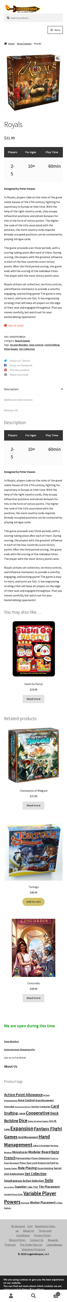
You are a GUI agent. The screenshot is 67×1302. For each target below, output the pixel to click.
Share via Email (19, 374)
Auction (35, 1106)
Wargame (25, 1203)
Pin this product (19, 370)
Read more (33, 699)
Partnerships (23, 1158)
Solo (48, 1180)
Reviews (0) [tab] (11, 410)
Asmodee (9, 1106)
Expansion (21, 1128)
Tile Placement (49, 1187)
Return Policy (17, 1240)
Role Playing (27, 1168)
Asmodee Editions (23, 1107)
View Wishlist (11, 1041)
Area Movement (44, 1100)
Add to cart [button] (33, 901)
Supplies (21, 1187)
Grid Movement (28, 1137)
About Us (28, 1230)
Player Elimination (40, 1158)
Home (11, 43)
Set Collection (27, 349)
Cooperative (38, 1113)
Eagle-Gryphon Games (38, 1121)
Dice (23, 1120)
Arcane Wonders (19, 344)
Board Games (24, 43)
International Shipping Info (19, 1049)
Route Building (45, 1168)
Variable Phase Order (13, 1194)
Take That (32, 1186)
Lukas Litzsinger (41, 1145)
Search (33, 1296)
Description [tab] (11, 389)
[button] (57, 58)
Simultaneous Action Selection (24, 1181)
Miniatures (20, 1152)
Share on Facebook (20, 365)
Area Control (36, 344)
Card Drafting (51, 344)
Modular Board (39, 1152)
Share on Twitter (20, 360)
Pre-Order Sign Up (31, 1244)
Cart (30, 1226)
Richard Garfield (46, 1162)
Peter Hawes (11, 349)
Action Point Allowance (23, 1094)
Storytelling (9, 1187)
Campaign (45, 1106)
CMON (21, 1113)
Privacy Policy (42, 1235)
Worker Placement (43, 1202)
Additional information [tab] (18, 399)
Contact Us (36, 1240)
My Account (18, 1226)
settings (39, 1289)
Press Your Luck (28, 1162)
